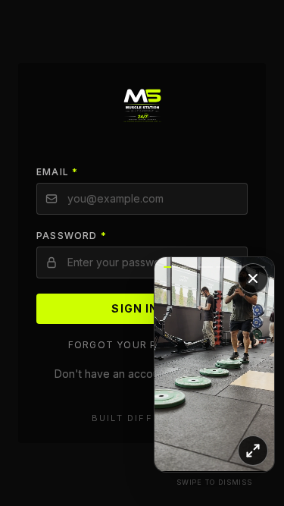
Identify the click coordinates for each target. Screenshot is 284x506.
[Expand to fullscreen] (253, 450)
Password (71, 235)
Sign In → (141, 308)
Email (57, 172)
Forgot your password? (142, 344)
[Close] (253, 278)
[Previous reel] (184, 364)
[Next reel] (244, 364)
